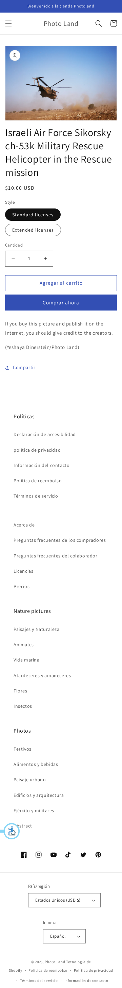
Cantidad (14, 245)
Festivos (23, 749)
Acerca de (24, 525)
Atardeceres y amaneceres (42, 675)
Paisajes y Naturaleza (37, 629)
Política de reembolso (47, 970)
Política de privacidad (93, 970)
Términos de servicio (36, 496)
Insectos (23, 706)
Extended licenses (33, 230)
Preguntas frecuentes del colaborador (56, 556)
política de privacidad (37, 450)
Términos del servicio (39, 980)
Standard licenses (33, 215)
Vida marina (27, 660)
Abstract (23, 826)
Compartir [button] (24, 367)
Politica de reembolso (38, 481)
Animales (24, 644)
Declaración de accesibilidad (45, 434)
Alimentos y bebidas (36, 764)
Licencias (23, 571)
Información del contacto (41, 465)
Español (58, 936)
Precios (21, 586)
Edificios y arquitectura (39, 795)
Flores (20, 691)
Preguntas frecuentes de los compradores (60, 540)
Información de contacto (86, 980)
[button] (10, 831)
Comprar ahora (61, 302)
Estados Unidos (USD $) (58, 900)
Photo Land (55, 961)
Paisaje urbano (30, 779)
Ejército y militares (34, 810)
